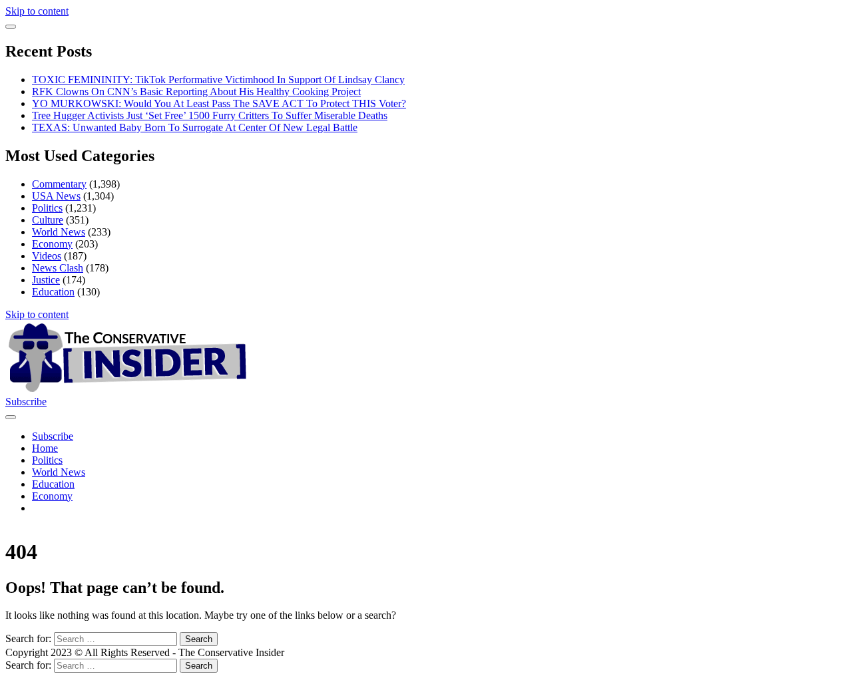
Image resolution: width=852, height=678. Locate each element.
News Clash (57, 267)
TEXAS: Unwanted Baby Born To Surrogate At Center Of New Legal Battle (194, 127)
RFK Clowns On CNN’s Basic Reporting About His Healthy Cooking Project (196, 91)
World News (58, 232)
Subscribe (26, 401)
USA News (56, 196)
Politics (47, 208)
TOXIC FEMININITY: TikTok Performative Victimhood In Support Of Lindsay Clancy (218, 79)
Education (53, 291)
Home (45, 448)
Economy (52, 244)
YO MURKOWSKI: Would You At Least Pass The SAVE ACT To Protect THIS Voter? (219, 103)
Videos (46, 255)
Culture (47, 220)
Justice (46, 279)
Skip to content (37, 11)
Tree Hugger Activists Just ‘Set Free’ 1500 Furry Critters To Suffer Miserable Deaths (209, 115)
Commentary (59, 184)
